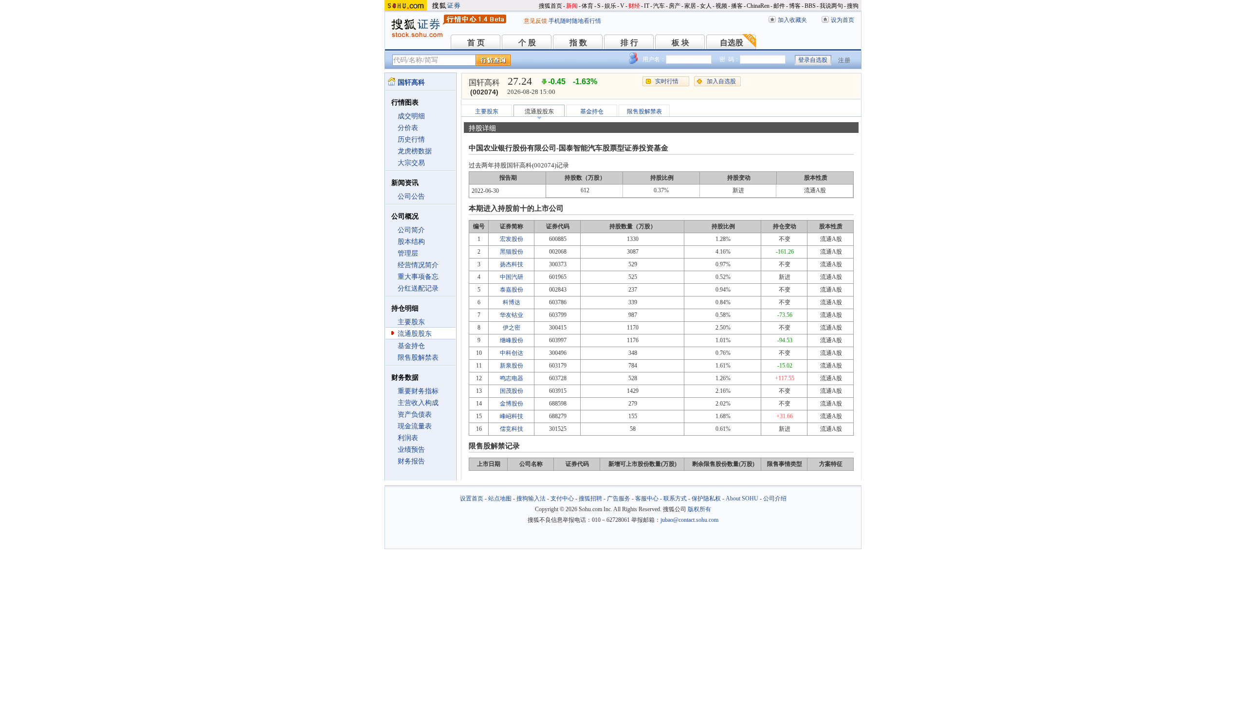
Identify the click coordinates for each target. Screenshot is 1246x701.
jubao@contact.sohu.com (689, 520)
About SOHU (742, 498)
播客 (737, 5)
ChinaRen (758, 5)
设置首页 (471, 498)
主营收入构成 (418, 402)
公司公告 (411, 196)
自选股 (731, 42)
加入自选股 (721, 81)
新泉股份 (511, 365)
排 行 (629, 42)
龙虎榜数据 (415, 151)
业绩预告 (411, 449)
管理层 (408, 253)
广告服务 (618, 498)
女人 (706, 5)
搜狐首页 (550, 5)
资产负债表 (415, 414)
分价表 (408, 127)
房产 (674, 5)
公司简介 (411, 230)
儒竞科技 (511, 428)
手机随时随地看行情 (575, 21)
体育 (587, 5)
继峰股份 (511, 340)
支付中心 (562, 498)
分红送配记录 (418, 288)
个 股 (527, 42)
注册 (844, 60)
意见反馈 (535, 21)
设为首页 (842, 20)
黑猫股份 (511, 251)
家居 (690, 5)
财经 (634, 5)
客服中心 (647, 498)
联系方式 (675, 498)
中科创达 (511, 353)
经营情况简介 (418, 265)
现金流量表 (415, 426)
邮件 (779, 5)
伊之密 (511, 327)
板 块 (680, 42)
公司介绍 (775, 498)
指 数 (578, 42)
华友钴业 (511, 315)
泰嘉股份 (511, 289)
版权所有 (699, 509)
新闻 (572, 5)
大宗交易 (411, 162)
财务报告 (411, 461)
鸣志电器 (511, 378)
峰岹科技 (511, 416)
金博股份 (511, 403)
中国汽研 (511, 277)
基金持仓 (411, 346)
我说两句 (831, 5)
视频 (721, 5)
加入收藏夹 (792, 20)
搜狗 (853, 5)
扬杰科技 (511, 264)
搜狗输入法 (531, 498)
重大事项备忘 (418, 276)
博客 (795, 5)
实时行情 (666, 81)
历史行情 (411, 139)
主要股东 (411, 322)
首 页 (476, 42)
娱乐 (610, 5)
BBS (810, 5)
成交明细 (411, 116)
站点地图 (500, 498)
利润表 (408, 438)
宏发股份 (511, 239)
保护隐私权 (706, 498)
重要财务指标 (418, 391)
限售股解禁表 (418, 357)
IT (646, 5)
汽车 (659, 5)
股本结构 (411, 241)
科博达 (511, 302)
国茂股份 (511, 390)
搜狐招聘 (590, 498)
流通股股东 (415, 333)
